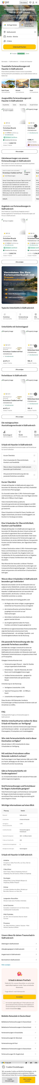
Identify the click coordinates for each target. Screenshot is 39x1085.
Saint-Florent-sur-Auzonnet (11, 170)
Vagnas (9, 864)
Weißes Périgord (14, 882)
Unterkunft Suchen (19, 47)
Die (21, 891)
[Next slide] (35, 125)
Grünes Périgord (15, 880)
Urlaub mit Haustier (26, 61)
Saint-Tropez (5, 90)
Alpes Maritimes (10, 925)
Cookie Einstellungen (9, 1080)
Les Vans (23, 863)
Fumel (23, 908)
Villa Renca (31, 128)
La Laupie (6, 889)
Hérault (18, 90)
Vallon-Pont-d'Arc (15, 863)
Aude (31, 90)
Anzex (27, 908)
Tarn (7, 916)
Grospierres (7, 863)
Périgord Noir (7, 880)
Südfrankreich (13, 61)
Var (4, 925)
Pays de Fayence (14, 873)
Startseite (4, 61)
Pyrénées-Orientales (20, 900)
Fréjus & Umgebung (16, 871)
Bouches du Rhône (13, 927)
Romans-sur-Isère (14, 891)
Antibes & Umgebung (25, 873)
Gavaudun (6, 908)
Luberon (17, 925)
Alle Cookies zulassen (27, 1080)
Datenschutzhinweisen (29, 1075)
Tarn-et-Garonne (13, 916)
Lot (4, 916)
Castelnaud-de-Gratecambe (11, 909)
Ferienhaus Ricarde (9, 128)
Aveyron (21, 916)
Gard (13, 900)
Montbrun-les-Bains (14, 889)
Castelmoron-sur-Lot (15, 908)
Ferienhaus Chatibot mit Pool (12, 173)
